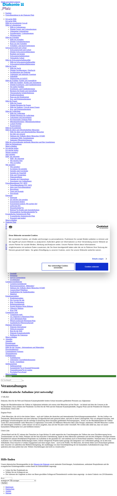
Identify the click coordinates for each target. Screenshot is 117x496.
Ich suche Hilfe (10, 19)
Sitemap (8, 493)
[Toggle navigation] (2, 9)
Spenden (8, 376)
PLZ (2, 478)
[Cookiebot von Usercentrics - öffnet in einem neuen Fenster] (98, 227)
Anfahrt (8, 491)
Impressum (9, 487)
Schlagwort (5, 481)
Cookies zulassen (92, 267)
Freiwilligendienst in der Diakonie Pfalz (19, 15)
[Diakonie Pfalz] (13, 9)
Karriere (8, 13)
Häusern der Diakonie (42, 464)
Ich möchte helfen (11, 148)
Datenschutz (9, 489)
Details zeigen (98, 259)
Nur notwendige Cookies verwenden (58, 267)
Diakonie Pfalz (10, 222)
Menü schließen (11, 146)
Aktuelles (8, 339)
